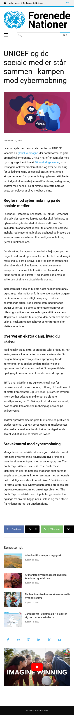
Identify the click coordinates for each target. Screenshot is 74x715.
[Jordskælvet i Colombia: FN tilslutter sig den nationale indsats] (13, 619)
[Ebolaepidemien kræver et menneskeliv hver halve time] (13, 599)
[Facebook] (8, 640)
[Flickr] (18, 640)
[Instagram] (28, 640)
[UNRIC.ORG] (37, 20)
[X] (49, 640)
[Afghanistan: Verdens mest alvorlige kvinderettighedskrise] (13, 580)
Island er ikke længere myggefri (43, 555)
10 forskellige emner (47, 162)
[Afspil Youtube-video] (37, 667)
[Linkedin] (39, 640)
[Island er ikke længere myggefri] (13, 560)
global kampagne (28, 153)
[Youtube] (59, 640)
